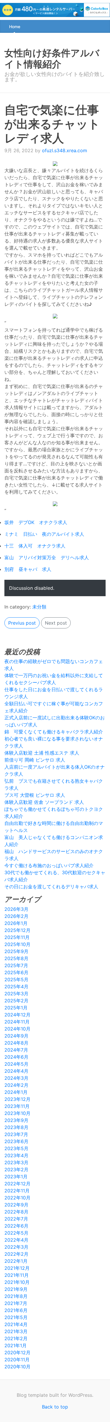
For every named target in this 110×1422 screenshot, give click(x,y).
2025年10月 (17, 944)
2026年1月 (16, 923)
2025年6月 (16, 972)
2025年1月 (16, 1008)
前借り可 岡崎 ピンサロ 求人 (34, 760)
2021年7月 (15, 1303)
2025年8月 (16, 958)
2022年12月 (17, 1184)
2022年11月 (17, 1191)
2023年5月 (16, 1148)
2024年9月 (16, 1036)
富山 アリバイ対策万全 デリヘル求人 (46, 557)
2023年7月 (16, 1134)
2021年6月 (16, 1310)
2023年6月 (16, 1141)
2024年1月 (16, 1092)
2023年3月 (16, 1162)
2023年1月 (16, 1176)
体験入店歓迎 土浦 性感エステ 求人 (41, 753)
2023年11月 (17, 1106)
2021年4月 (16, 1324)
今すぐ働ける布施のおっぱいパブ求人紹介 (49, 865)
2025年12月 (17, 930)
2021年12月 (17, 1268)
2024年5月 (16, 1064)
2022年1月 (16, 1261)
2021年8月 (16, 1296)
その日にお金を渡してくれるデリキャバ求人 (51, 886)
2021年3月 (16, 1331)
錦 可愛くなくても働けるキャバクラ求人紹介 (53, 732)
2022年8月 (16, 1212)
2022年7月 (16, 1219)
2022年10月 (17, 1198)
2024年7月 (16, 1050)
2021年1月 (15, 1345)
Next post (56, 623)
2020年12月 (17, 1352)
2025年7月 (16, 965)
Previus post (22, 623)
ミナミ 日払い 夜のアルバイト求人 (44, 534)
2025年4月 (16, 986)
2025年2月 (16, 1001)
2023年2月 (16, 1169)
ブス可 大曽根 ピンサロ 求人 (34, 795)
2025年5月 (16, 979)
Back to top (55, 1407)
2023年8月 (16, 1127)
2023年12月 (17, 1099)
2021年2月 (16, 1338)
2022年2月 (16, 1254)
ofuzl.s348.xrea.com (64, 150)
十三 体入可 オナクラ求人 (34, 546)
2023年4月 (16, 1155)
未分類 (39, 607)
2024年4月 (16, 1071)
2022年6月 (16, 1226)
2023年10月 (17, 1113)
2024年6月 (16, 1057)
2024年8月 (16, 1043)
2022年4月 (16, 1240)
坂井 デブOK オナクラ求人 (35, 522)
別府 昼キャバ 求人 (27, 569)
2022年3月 (16, 1247)
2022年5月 (16, 1233)
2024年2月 (16, 1085)
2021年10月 (17, 1282)
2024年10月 (17, 1029)
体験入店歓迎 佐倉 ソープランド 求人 (44, 802)
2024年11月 (17, 1022)
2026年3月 (16, 909)
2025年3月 (16, 993)
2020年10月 (17, 1367)
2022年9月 (16, 1205)
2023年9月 (16, 1120)
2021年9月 (16, 1289)
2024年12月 (17, 1015)
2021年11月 (16, 1275)
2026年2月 (16, 916)
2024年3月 (16, 1078)
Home (14, 26)
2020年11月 (17, 1359)
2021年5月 (16, 1317)
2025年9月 (16, 951)
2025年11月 (17, 937)
